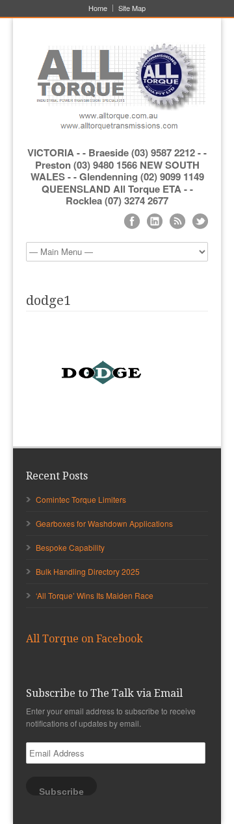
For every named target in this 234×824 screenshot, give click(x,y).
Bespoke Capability (70, 547)
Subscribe (61, 791)
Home (97, 8)
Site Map (132, 8)
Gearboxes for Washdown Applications (104, 523)
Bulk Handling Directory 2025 (88, 571)
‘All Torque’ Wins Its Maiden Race (94, 595)
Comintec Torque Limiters (81, 499)
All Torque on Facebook (84, 639)
